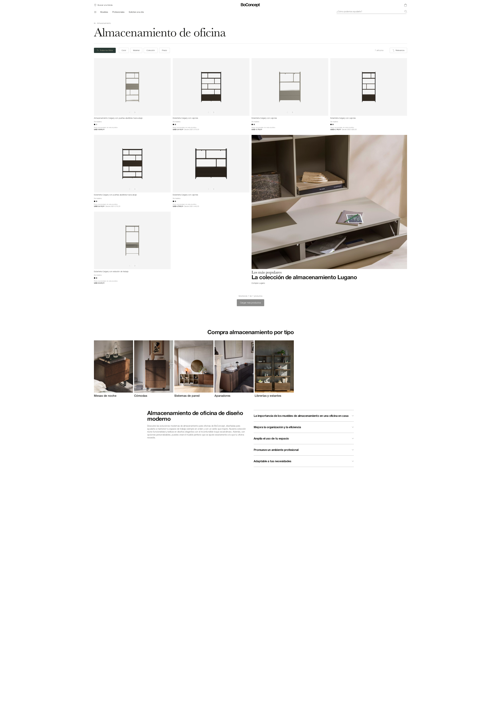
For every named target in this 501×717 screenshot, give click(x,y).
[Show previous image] (129, 112)
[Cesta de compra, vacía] (405, 5)
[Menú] (95, 12)
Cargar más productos (250, 302)
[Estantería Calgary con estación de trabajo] (132, 240)
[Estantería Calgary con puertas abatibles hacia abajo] (132, 163)
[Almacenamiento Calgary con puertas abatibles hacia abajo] (132, 87)
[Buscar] (406, 11)
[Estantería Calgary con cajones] (211, 87)
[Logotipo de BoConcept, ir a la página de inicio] (250, 5)
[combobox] (372, 11)
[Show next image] (135, 112)
